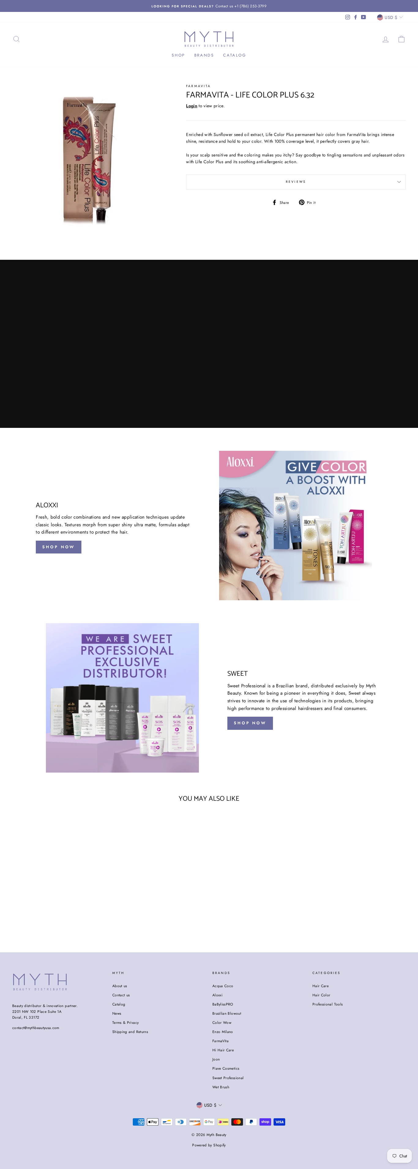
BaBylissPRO (222, 1004)
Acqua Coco (222, 985)
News (116, 1013)
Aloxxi (217, 995)
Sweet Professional (228, 1077)
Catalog (234, 55)
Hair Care (320, 985)
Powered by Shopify (209, 1145)
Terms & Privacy (125, 1022)
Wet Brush (220, 1087)
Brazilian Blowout (226, 1013)
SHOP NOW (58, 547)
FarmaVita (220, 1040)
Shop (178, 55)
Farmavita (198, 86)
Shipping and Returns (130, 1031)
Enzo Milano (222, 1031)
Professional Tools (327, 1004)
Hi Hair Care (223, 1050)
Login (191, 106)
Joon (216, 1059)
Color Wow (221, 1022)
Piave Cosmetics (225, 1068)
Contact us (121, 995)
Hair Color (321, 995)
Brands (204, 55)
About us (119, 985)
